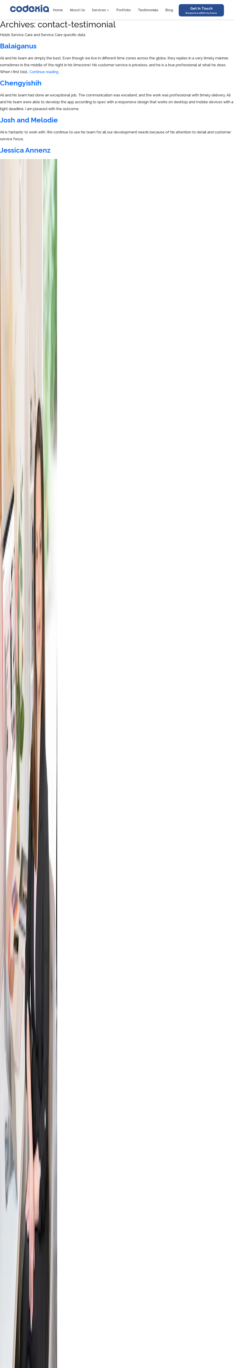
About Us (77, 10)
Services (99, 10)
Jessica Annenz (25, 150)
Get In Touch (201, 10)
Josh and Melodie (29, 120)
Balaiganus (18, 46)
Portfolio (123, 10)
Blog (169, 10)
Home (58, 10)
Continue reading (43, 72)
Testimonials (148, 10)
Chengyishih (21, 83)
